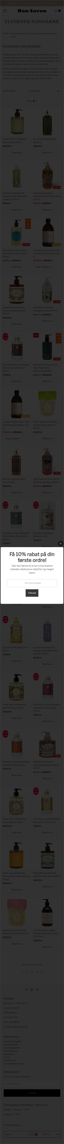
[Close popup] (60, 543)
